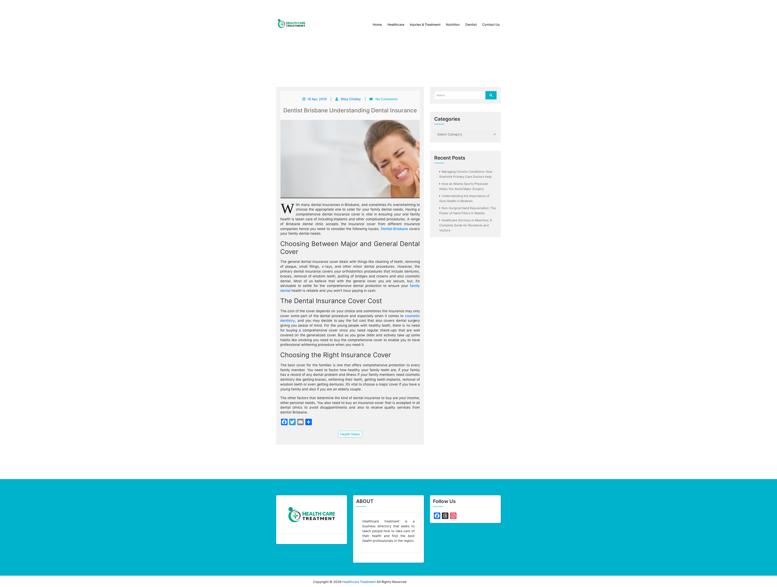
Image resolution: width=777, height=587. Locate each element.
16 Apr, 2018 (317, 99)
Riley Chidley (351, 99)
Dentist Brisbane (394, 229)
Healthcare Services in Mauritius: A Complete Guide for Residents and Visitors (465, 225)
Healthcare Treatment (359, 582)
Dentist (471, 24)
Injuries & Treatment (425, 24)
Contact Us (491, 24)
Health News (350, 434)
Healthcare (395, 24)
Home (377, 24)
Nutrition (453, 24)
